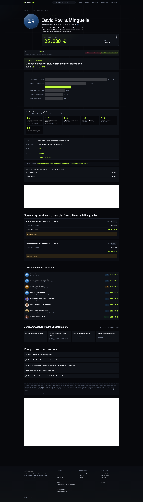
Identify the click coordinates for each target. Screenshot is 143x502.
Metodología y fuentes (106, 473)
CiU (79, 24)
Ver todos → (115, 268)
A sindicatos (82, 475)
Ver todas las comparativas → (109, 327)
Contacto (103, 482)
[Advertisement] (71, 196)
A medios (81, 477)
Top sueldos (60, 487)
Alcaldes (32, 10)
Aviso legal (103, 477)
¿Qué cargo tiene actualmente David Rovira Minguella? (44, 376)
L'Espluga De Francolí (44, 157)
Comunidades (95, 2)
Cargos (81, 2)
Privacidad (103, 480)
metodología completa (44, 387)
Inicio (26, 10)
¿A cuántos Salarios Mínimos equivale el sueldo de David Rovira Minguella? (50, 365)
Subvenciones (114, 2)
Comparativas (104, 2)
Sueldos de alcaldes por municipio (66, 484)
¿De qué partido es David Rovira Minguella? (40, 371)
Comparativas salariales (63, 480)
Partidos (87, 2)
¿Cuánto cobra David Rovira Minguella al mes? (41, 360)
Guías (58, 482)
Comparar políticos (62, 491)
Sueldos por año (61, 489)
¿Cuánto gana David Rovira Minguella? (38, 355)
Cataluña (41, 153)
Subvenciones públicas (85, 473)
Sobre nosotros (105, 475)
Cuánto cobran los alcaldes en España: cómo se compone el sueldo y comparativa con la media (62, 163)
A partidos (81, 480)
